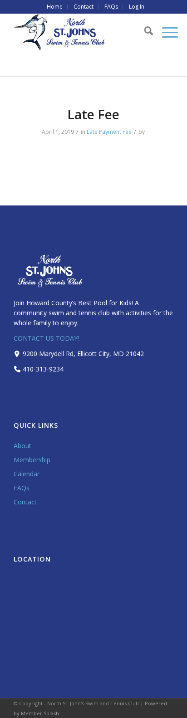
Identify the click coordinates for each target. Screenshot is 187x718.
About (22, 445)
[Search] (144, 32)
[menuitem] (55, 7)
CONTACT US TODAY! (46, 338)
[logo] (77, 32)
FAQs (22, 488)
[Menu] (165, 32)
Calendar (26, 473)
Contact (25, 502)
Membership (32, 459)
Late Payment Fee (109, 132)
